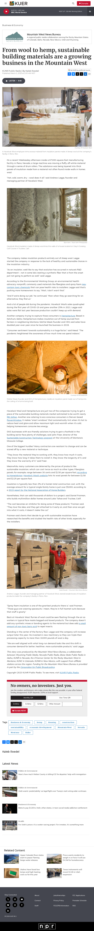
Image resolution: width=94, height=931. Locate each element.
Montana (15, 733)
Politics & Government (27, 771)
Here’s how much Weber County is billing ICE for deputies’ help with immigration (52, 774)
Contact (38, 901)
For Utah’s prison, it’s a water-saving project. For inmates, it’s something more (51, 824)
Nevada (81, 727)
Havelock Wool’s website (36, 475)
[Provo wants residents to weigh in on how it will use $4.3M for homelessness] (54, 859)
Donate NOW (20, 710)
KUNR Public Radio (69, 672)
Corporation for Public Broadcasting (37, 667)
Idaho (28, 733)
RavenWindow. (14, 420)
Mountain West (65, 727)
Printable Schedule (80, 901)
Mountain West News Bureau (44, 34)
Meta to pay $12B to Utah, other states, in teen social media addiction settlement (52, 808)
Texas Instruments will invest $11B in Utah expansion (72, 872)
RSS (74, 906)
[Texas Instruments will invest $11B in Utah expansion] (54, 873)
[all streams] (90, 11)
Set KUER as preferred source (80, 70)
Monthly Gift (28, 698)
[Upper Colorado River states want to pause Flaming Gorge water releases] (11, 859)
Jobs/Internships (59, 895)
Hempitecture (68, 315)
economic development (41, 727)
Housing (52, 722)
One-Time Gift (64, 698)
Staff (36, 906)
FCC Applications (79, 895)
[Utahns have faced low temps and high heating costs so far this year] (11, 873)
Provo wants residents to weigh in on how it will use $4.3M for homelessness (74, 857)
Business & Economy (12, 25)
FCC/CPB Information (61, 906)
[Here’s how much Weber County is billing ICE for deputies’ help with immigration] (9, 775)
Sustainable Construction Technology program (29, 437)
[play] (6, 11)
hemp (39, 722)
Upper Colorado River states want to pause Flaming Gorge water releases (32, 857)
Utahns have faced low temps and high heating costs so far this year (30, 872)
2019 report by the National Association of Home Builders (37, 490)
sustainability (17, 727)
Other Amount (54, 704)
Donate (84, 3)
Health (21, 821)
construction (68, 722)
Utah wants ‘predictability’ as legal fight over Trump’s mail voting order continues (52, 791)
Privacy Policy (59, 901)
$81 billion (12, 417)
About (37, 895)
